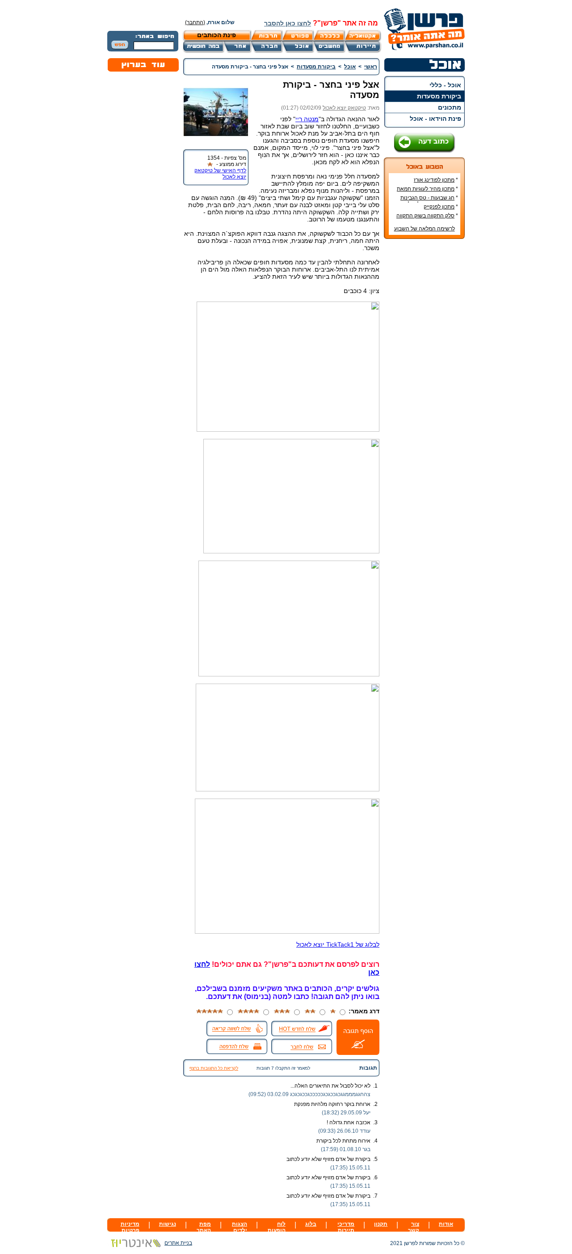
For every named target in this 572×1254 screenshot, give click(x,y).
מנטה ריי (307, 119)
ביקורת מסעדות (439, 96)
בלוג (310, 1224)
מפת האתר (204, 1227)
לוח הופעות (277, 1227)
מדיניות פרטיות (130, 1227)
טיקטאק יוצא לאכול (344, 108)
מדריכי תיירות (345, 1227)
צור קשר (413, 1227)
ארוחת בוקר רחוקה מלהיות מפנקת (332, 1104)
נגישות (167, 1224)
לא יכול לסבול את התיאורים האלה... (330, 1086)
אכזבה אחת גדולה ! (348, 1122)
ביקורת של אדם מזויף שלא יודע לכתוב (328, 1159)
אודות (446, 1224)
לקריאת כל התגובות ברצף (213, 1068)
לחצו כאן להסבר (287, 23)
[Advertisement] (424, 379)
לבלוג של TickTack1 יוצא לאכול (337, 944)
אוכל (350, 67)
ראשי (370, 67)
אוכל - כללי (445, 85)
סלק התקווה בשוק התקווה (425, 216)
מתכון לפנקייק (439, 207)
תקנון (380, 1224)
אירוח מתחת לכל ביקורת (343, 1141)
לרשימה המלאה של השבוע (424, 228)
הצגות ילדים (239, 1227)
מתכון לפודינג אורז (434, 180)
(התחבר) (195, 22)
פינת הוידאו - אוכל (435, 118)
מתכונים (449, 107)
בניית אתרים (178, 1243)
